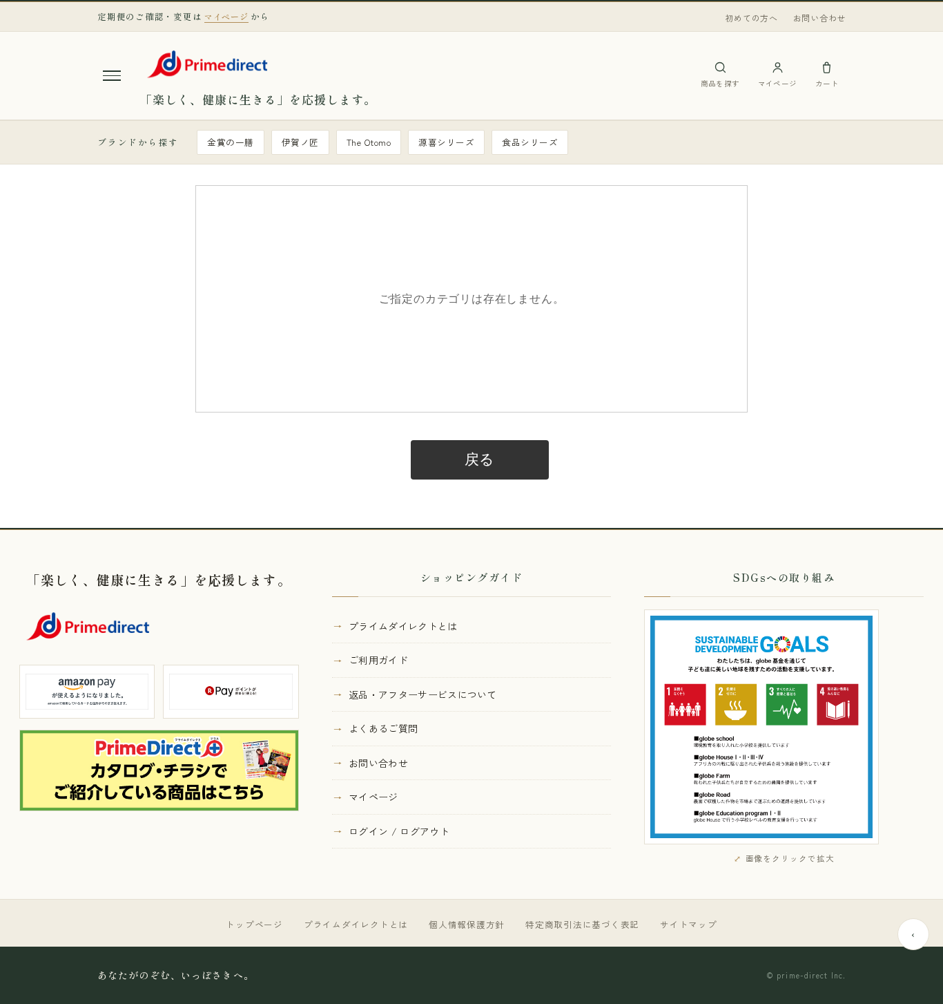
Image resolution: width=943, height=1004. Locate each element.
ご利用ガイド (378, 660)
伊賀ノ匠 (300, 142)
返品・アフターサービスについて (423, 694)
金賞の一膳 (230, 142)
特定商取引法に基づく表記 (582, 924)
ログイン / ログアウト (399, 831)
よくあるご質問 (383, 728)
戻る (480, 459)
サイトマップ (688, 924)
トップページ (254, 924)
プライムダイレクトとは (403, 626)
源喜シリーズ (446, 142)
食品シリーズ (530, 142)
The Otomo (369, 142)
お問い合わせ (819, 17)
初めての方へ (751, 17)
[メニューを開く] (111, 75)
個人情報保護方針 (467, 924)
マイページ (373, 797)
